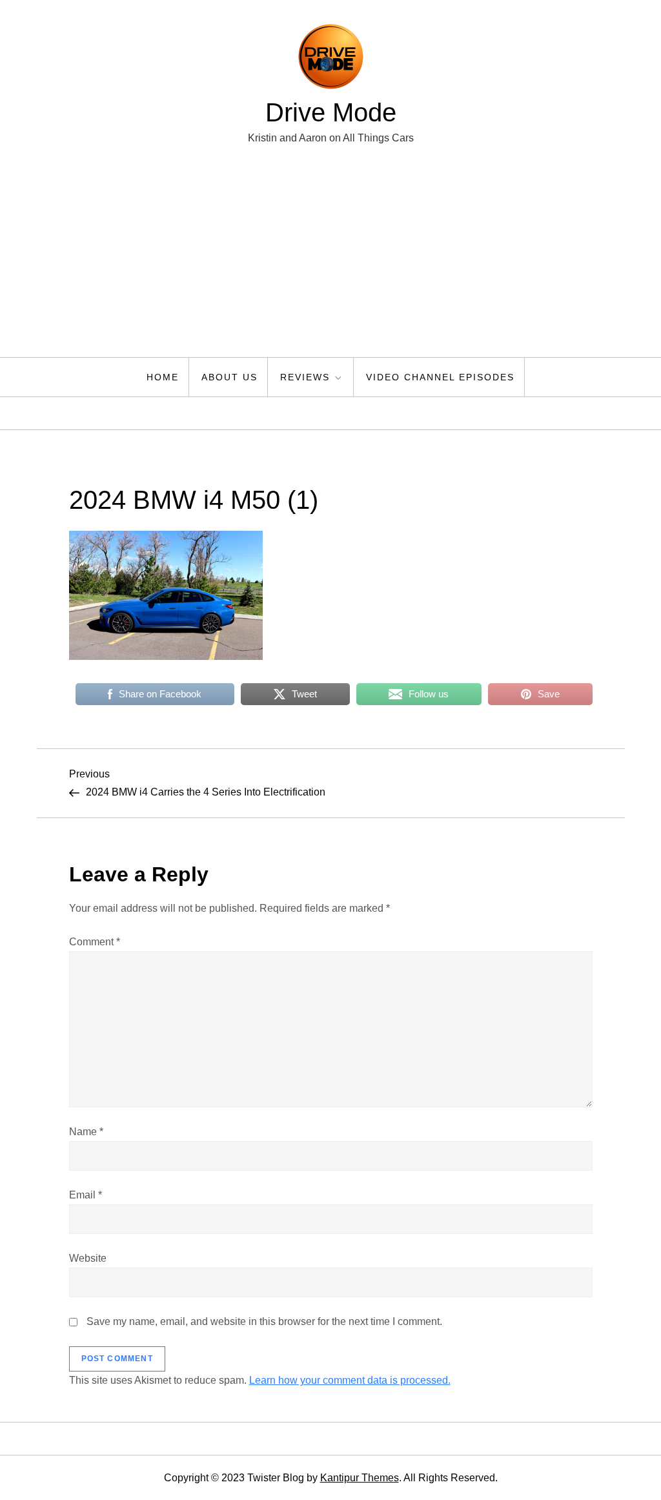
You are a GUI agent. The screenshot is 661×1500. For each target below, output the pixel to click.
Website (88, 1258)
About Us (229, 377)
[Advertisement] (330, 260)
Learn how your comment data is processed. (350, 1380)
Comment (94, 941)
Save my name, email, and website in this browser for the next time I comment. (264, 1321)
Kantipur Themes (359, 1477)
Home (163, 377)
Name (86, 1131)
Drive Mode (330, 112)
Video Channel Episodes (440, 377)
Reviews (305, 377)
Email (85, 1194)
